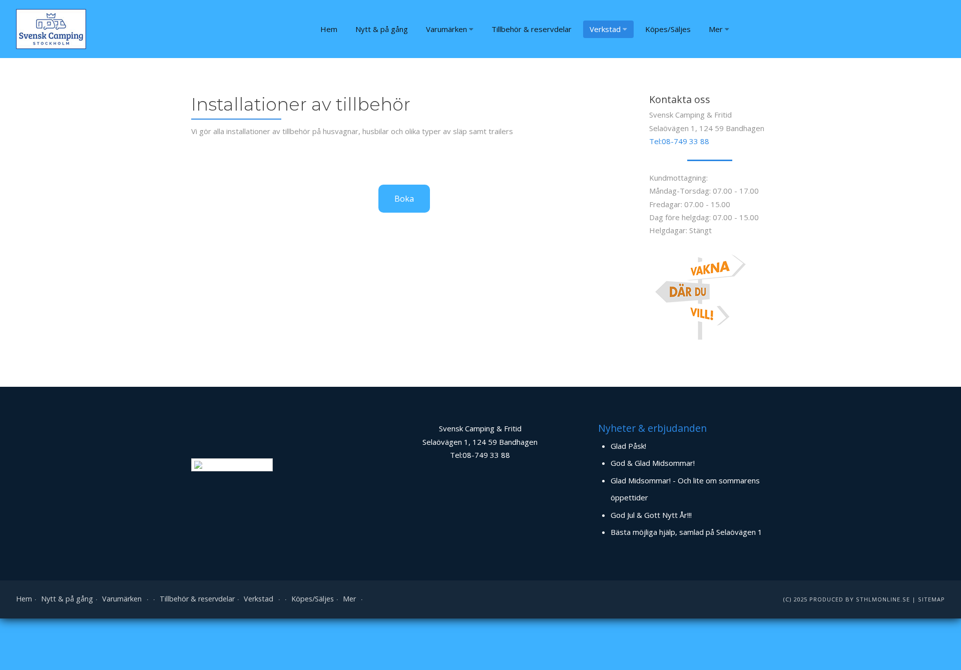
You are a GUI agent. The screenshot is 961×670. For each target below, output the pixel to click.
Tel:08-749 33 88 (679, 141)
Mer (716, 29)
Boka (404, 198)
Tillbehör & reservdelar (532, 29)
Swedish (240, 464)
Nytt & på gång (381, 29)
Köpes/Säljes (668, 29)
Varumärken (446, 29)
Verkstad (605, 29)
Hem (328, 29)
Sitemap (931, 599)
